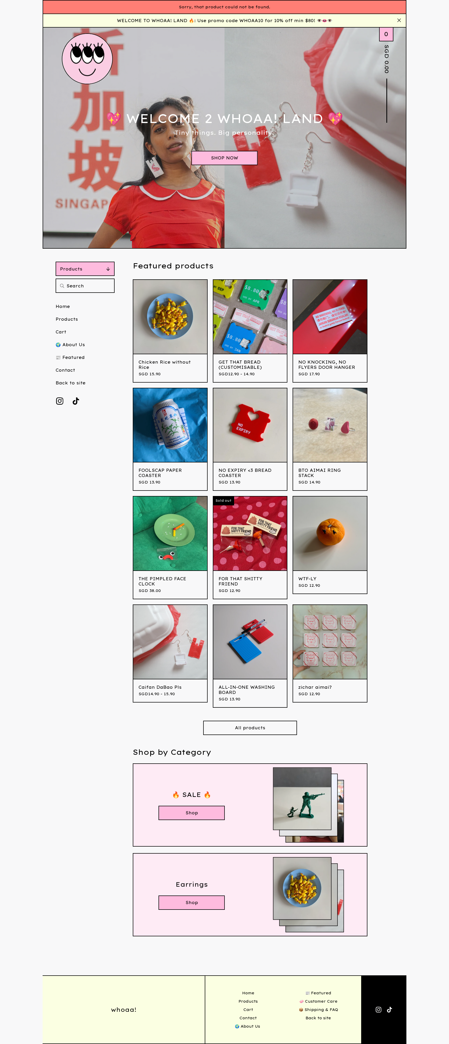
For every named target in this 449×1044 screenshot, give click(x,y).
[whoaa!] (87, 58)
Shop (192, 812)
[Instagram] (59, 401)
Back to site (70, 382)
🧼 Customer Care (318, 1001)
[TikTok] (76, 401)
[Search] (62, 285)
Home (63, 306)
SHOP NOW (224, 157)
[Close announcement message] (399, 20)
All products (250, 727)
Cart (61, 331)
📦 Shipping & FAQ (318, 1009)
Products (71, 269)
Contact (65, 370)
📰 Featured (70, 357)
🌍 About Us (71, 344)
